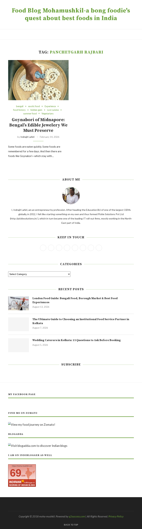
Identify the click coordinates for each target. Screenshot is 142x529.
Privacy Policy (115, 516)
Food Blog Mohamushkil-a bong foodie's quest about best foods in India (71, 14)
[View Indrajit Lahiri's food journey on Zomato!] (31, 424)
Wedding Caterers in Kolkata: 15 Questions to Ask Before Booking (76, 340)
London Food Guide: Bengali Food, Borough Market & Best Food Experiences (75, 300)
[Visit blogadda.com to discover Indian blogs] (37, 445)
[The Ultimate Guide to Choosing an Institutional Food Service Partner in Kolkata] (18, 324)
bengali (19, 106)
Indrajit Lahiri (27, 136)
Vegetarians (48, 113)
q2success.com (77, 516)
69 (15, 473)
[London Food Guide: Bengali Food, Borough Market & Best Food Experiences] (18, 303)
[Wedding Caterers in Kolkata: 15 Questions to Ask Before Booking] (18, 345)
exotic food (34, 106)
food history (19, 110)
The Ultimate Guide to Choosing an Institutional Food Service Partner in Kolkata (80, 321)
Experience (50, 106)
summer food (30, 113)
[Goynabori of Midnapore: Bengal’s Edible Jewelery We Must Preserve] (38, 80)
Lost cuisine (53, 110)
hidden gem (36, 110)
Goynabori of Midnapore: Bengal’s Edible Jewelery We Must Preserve (38, 125)
